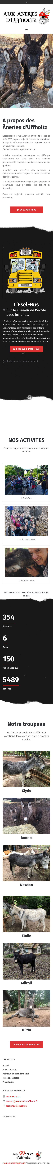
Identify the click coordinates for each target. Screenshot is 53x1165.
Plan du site (8, 1082)
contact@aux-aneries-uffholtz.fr (21, 1101)
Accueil (6, 1065)
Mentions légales (11, 1078)
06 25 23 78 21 (12, 1096)
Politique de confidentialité (16, 1074)
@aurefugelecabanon (16, 1106)
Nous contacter (10, 1069)
